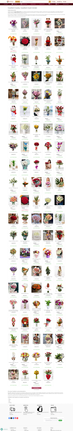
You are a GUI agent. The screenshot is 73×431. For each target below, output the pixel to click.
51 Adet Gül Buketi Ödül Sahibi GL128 (13, 225)
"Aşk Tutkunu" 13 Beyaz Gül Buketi (36, 117)
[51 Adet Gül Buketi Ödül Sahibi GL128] (13, 218)
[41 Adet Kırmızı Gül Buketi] (25, 41)
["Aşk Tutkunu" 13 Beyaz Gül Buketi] (36, 111)
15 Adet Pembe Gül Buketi (36, 276)
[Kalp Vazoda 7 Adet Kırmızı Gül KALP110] (60, 339)
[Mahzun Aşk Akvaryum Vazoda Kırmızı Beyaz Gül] (13, 129)
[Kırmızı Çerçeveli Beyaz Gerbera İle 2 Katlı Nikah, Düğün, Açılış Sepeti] (13, 322)
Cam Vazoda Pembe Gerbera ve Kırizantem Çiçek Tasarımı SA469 (13, 310)
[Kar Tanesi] (25, 129)
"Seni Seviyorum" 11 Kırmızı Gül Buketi (36, 153)
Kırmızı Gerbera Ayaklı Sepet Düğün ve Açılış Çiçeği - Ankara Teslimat (48, 294)
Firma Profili (12, 429)
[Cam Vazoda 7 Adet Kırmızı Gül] (60, 111)
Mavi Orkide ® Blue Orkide (25, 152)
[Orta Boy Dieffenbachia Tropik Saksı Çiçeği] (48, 304)
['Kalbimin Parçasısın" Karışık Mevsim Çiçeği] (36, 253)
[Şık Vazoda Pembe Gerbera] (13, 200)
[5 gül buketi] (13, 288)
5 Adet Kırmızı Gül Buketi (36, 170)
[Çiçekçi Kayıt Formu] (26, 411)
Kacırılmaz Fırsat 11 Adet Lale (25, 116)
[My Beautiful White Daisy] (25, 288)
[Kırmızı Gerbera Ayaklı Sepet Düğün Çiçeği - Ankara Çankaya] (48, 288)
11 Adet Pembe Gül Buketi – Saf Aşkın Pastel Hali (48, 188)
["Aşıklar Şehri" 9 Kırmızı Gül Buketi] (60, 41)
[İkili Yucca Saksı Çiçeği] (13, 164)
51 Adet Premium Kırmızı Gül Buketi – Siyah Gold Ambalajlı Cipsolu (48, 29)
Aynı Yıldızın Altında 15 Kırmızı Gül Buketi (36, 47)
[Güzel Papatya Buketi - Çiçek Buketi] (25, 164)
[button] (5, 4)
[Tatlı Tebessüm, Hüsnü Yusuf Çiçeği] (25, 304)
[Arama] (50, 1)
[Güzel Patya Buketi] (13, 111)
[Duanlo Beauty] (25, 218)
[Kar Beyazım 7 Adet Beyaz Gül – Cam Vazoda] (13, 182)
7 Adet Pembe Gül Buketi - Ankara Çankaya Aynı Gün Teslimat (48, 225)
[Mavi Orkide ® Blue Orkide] (25, 146)
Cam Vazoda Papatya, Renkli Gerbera (13, 47)
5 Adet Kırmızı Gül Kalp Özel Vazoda (48, 381)
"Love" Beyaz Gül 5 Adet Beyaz (48, 134)
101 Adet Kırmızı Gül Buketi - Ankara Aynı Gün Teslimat (25, 206)
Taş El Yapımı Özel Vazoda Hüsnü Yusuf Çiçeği (13, 29)
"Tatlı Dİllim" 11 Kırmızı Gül (59, 170)
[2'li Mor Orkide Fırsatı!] (60, 146)
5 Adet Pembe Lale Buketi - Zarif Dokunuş (13, 381)
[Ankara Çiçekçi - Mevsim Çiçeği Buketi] (25, 339)
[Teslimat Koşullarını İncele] (12, 411)
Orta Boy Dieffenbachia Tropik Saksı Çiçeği (48, 310)
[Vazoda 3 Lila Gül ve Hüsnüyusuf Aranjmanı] (36, 23)
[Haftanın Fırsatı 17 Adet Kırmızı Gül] (48, 41)
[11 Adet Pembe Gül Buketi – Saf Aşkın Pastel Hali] (48, 182)
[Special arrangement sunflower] (36, 129)
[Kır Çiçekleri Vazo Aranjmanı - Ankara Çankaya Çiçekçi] (25, 60)
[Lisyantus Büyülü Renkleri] (60, 129)
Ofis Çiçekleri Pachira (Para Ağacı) (48, 65)
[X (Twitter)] (11, 418)
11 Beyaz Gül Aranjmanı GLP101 (13, 241)
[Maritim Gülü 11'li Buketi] (36, 94)
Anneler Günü (39, 430)
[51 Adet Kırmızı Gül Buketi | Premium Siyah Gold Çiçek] (48, 23)
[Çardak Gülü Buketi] (36, 288)
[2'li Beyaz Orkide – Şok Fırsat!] (25, 182)
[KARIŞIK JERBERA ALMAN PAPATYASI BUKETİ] (36, 304)
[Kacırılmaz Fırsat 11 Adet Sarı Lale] (25, 111)
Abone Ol (60, 420)
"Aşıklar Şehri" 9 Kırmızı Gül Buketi (60, 47)
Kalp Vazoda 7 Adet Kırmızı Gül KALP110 (59, 345)
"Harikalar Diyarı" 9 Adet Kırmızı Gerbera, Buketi (13, 66)
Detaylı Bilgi (11, 414)
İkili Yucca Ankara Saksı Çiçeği (13, 170)
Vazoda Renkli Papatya (48, 152)
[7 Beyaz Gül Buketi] (60, 271)
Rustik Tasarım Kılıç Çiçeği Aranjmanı (36, 206)
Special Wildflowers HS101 (59, 310)
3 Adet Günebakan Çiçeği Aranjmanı (36, 135)
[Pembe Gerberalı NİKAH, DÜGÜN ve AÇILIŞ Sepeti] (36, 60)
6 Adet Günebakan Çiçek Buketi (36, 82)
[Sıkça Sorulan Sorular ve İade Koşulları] (53, 411)
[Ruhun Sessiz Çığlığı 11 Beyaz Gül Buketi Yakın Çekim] (60, 200)
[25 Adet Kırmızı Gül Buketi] (36, 182)
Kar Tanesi (24, 134)
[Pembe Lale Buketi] (36, 339)
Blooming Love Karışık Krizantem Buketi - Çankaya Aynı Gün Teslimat (48, 100)
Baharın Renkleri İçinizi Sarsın (25, 362)
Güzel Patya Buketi (13, 116)
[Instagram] (15, 418)
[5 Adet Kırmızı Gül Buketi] (36, 164)
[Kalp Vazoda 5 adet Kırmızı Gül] (48, 374)
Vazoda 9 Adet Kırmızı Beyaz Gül (13, 134)
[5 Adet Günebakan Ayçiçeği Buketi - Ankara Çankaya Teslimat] (48, 76)
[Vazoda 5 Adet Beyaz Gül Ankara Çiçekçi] (48, 129)
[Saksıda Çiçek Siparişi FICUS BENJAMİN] (48, 271)
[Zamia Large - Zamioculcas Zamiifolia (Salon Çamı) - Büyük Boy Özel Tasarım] (13, 339)
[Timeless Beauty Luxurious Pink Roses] (36, 218)
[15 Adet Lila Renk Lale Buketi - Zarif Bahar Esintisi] (48, 339)
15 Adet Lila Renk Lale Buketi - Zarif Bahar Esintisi (48, 345)
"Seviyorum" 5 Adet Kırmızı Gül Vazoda (36, 328)
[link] (13, 31)
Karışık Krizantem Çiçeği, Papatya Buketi (36, 363)
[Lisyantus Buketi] (60, 23)
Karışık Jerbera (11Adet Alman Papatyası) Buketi (36, 310)
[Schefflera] (60, 94)
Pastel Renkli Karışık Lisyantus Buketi (25, 29)
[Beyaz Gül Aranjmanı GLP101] (13, 235)
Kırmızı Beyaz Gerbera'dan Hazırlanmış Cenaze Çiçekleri (25, 328)
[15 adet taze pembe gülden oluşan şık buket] (36, 271)
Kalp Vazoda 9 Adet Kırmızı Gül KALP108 (59, 241)
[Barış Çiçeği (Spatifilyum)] (13, 76)
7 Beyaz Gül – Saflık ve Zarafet (59, 276)
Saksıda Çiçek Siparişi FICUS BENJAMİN (48, 277)
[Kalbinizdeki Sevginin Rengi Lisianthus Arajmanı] (25, 253)
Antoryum (25, 429)
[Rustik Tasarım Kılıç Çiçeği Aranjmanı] (36, 200)
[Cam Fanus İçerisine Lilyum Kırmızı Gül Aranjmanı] (60, 288)
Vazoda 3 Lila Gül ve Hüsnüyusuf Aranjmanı (36, 29)
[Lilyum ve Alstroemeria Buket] (60, 357)
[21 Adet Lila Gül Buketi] (25, 94)
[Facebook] (13, 418)
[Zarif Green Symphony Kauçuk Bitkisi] (60, 182)
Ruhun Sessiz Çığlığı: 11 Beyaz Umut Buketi (59, 206)
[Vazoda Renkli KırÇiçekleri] (48, 146)
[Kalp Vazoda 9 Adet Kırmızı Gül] (60, 235)
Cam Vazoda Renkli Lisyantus (13, 152)
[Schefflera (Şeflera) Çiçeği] (60, 218)
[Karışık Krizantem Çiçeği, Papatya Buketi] (36, 357)
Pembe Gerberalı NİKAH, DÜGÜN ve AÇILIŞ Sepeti (36, 66)
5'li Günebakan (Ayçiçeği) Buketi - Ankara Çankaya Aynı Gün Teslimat (48, 82)
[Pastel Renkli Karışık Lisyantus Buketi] (25, 23)
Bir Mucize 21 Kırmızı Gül (48, 170)
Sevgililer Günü (40, 429)
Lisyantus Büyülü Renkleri (59, 134)
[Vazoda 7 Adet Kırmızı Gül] (25, 374)
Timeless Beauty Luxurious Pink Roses (36, 225)
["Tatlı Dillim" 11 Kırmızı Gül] (60, 164)
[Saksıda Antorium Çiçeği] (60, 322)
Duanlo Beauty (25, 224)
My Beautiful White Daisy (24, 293)
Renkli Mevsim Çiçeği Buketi (25, 344)
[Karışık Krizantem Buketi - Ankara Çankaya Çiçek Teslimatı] (48, 94)
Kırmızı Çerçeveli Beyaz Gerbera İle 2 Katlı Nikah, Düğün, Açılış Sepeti (13, 328)
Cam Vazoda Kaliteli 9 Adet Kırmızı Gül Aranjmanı (48, 363)
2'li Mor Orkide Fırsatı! (59, 152)
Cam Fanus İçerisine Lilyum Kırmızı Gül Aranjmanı (59, 294)
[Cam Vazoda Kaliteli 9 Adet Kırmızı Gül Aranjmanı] (48, 357)
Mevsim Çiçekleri (26, 430)
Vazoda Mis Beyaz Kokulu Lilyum (48, 116)
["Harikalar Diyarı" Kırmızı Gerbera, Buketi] (13, 60)
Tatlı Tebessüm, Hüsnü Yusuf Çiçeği (25, 310)
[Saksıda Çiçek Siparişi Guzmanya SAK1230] (60, 60)
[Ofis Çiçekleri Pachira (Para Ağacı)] (48, 60)
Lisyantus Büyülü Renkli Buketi (25, 82)
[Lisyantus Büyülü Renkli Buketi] (25, 76)
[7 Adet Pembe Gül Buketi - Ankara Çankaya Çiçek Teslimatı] (48, 218)
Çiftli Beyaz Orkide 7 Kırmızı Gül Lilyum (13, 363)
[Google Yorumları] (9, 418)
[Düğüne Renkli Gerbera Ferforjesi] (13, 253)
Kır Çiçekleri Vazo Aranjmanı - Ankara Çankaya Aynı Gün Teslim (25, 66)
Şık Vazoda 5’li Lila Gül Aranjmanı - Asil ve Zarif (13, 100)
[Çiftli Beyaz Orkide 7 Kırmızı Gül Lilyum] (13, 357)
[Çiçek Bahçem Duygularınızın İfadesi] (10, 1)
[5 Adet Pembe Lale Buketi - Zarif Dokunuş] (13, 374)
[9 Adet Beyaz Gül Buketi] (60, 253)
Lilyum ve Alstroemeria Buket (60, 362)
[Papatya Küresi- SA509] (36, 235)
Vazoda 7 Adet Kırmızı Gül (25, 380)
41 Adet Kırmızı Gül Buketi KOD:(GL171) (25, 47)
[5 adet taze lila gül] (13, 94)
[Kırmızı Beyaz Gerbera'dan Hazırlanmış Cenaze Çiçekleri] (25, 322)
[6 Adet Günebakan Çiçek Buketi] (36, 76)
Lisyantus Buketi (13, 276)
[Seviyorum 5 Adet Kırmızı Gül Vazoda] (36, 322)
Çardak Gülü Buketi (36, 293)
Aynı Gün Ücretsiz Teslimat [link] (13, 52)
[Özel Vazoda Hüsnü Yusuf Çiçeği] (13, 23)
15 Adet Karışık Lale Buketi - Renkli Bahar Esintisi (48, 241)
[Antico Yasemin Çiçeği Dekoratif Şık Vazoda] (25, 235)
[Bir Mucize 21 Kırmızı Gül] (48, 164)
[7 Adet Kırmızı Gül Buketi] (48, 322)
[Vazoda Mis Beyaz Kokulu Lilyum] (48, 111)
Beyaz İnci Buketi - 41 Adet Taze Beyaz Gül (48, 206)
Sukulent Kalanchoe (25, 276)
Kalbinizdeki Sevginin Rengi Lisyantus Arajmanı (25, 259)
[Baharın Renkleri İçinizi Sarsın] (25, 357)
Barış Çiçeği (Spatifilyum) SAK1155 (13, 82)
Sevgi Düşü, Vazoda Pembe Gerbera (13, 206)
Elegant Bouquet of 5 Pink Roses (13, 293)
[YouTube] (17, 418)
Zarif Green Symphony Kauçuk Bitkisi (59, 188)
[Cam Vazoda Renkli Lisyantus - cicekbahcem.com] (13, 146)
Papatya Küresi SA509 (36, 241)
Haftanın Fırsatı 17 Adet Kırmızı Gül (48, 47)
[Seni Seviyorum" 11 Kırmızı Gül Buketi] (36, 146)
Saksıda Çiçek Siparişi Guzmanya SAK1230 (59, 66)
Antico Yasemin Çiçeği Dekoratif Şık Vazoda (24, 241)
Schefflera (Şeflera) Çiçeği (59, 224)
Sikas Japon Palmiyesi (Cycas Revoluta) (60, 82)
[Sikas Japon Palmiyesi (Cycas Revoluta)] (60, 76)
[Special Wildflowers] (60, 304)
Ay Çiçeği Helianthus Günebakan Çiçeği (36, 381)
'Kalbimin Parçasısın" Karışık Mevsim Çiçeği (36, 259)
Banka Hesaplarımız (13, 430)
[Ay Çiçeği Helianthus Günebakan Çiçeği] (36, 374)
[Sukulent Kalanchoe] (25, 271)
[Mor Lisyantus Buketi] (13, 271)
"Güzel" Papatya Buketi (25, 170)
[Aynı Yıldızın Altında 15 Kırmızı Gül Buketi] (36, 41)
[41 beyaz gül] (48, 200)
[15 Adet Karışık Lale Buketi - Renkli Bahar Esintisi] (48, 235)
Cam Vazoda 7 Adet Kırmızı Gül (59, 116)
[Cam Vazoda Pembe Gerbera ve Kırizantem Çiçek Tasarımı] (13, 304)
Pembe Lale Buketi (36, 344)
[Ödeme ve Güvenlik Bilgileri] (40, 411)
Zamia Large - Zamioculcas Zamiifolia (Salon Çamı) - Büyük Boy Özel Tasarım (13, 345)
